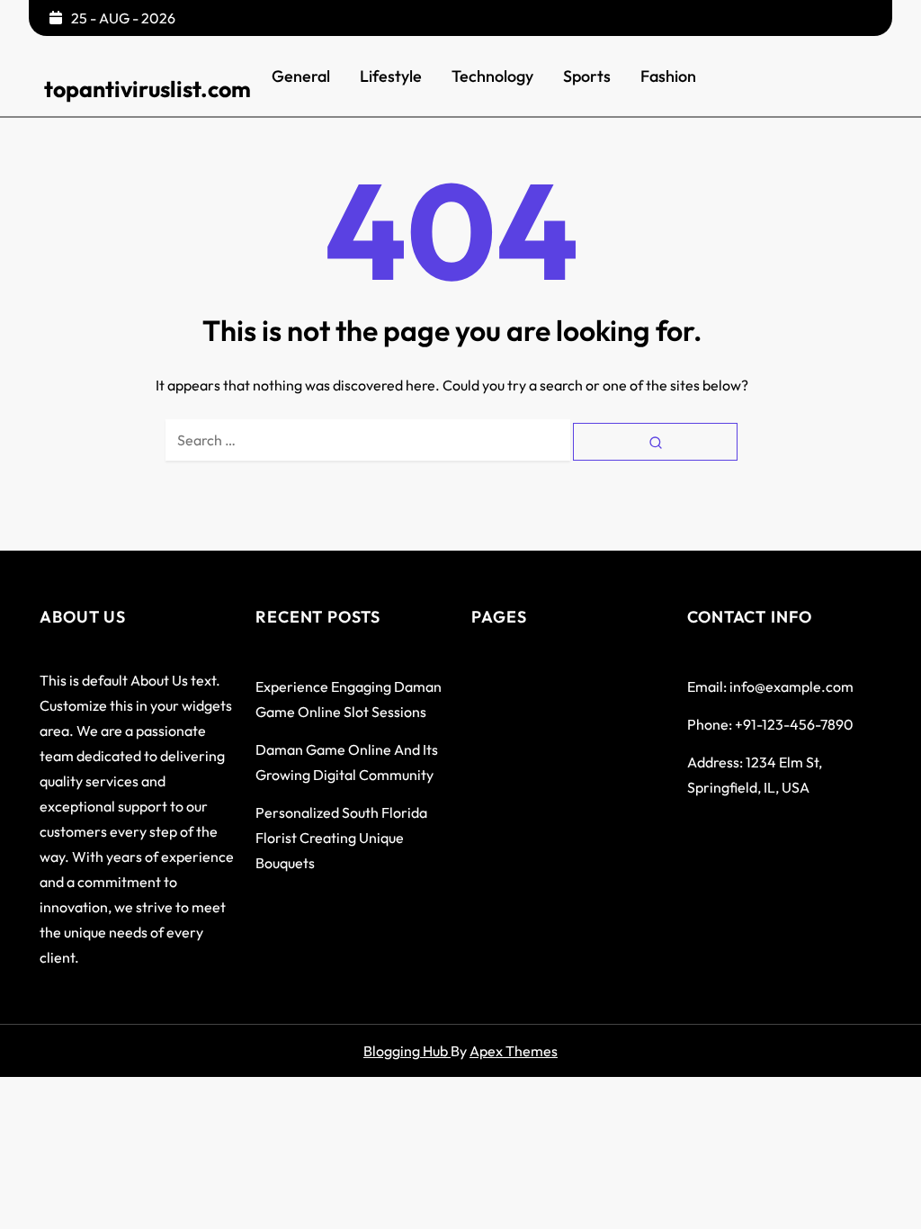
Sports (587, 76)
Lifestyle (391, 76)
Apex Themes (513, 1051)
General (301, 76)
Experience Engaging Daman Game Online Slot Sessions (348, 699)
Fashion (668, 76)
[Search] (655, 441)
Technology (492, 76)
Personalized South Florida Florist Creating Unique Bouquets (341, 837)
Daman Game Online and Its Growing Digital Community (346, 762)
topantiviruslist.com (147, 89)
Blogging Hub (407, 1051)
